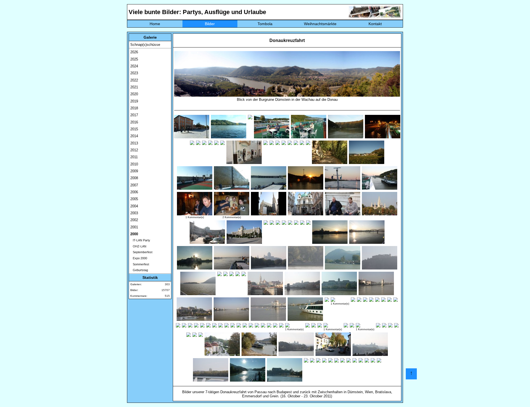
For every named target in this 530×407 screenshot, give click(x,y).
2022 (134, 80)
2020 (134, 94)
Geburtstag (139, 270)
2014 (134, 136)
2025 (134, 59)
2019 (134, 101)
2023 (134, 73)
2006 (134, 192)
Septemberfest (141, 252)
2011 (134, 157)
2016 (134, 122)
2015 (134, 129)
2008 (134, 178)
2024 (134, 66)
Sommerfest (139, 264)
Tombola (265, 24)
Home (155, 24)
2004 (134, 206)
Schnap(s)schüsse (145, 45)
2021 (134, 87)
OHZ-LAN (138, 246)
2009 (134, 171)
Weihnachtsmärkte (320, 24)
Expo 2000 (138, 258)
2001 (134, 227)
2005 (134, 199)
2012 (134, 150)
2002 (134, 220)
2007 (134, 185)
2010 (134, 164)
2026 (134, 52)
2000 (134, 234)
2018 (134, 108)
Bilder (210, 24)
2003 (134, 213)
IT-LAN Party (140, 240)
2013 (134, 143)
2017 (134, 115)
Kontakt (375, 24)
